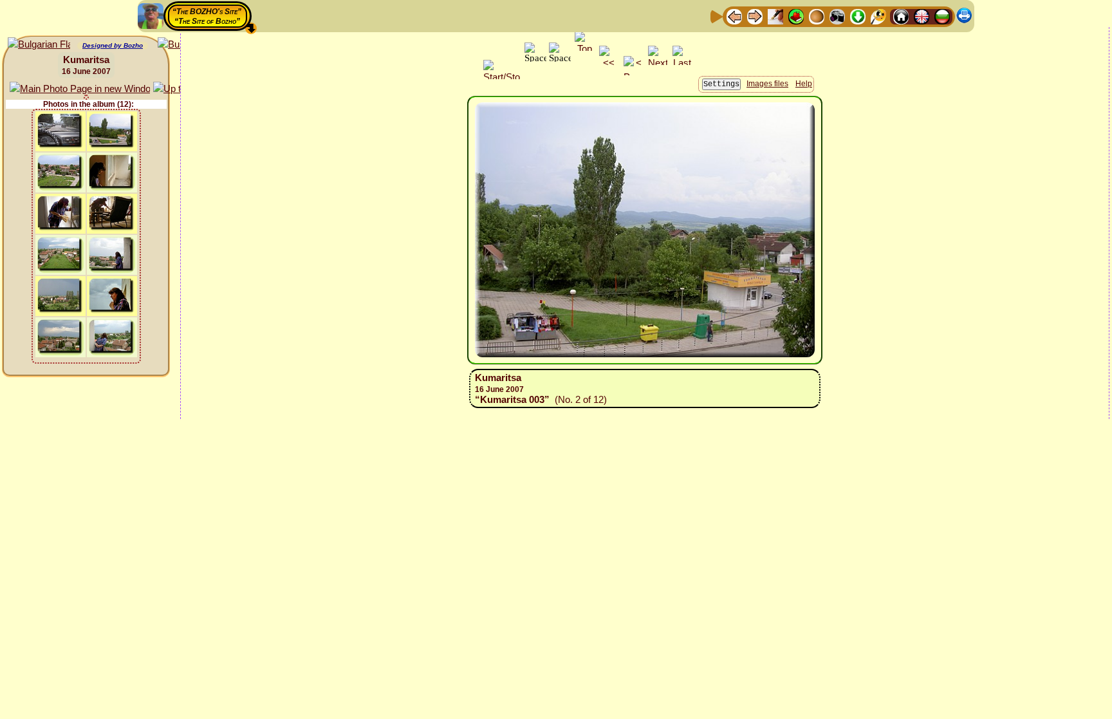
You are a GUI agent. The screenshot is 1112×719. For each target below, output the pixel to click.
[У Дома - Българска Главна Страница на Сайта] (942, 15)
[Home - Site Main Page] (901, 15)
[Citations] (796, 15)
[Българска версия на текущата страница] (38, 45)
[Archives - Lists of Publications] (775, 15)
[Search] (878, 15)
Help (803, 83)
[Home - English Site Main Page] (921, 15)
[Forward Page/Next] (755, 15)
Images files (767, 83)
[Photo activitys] (837, 15)
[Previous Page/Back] (734, 15)
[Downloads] (858, 15)
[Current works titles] (816, 15)
